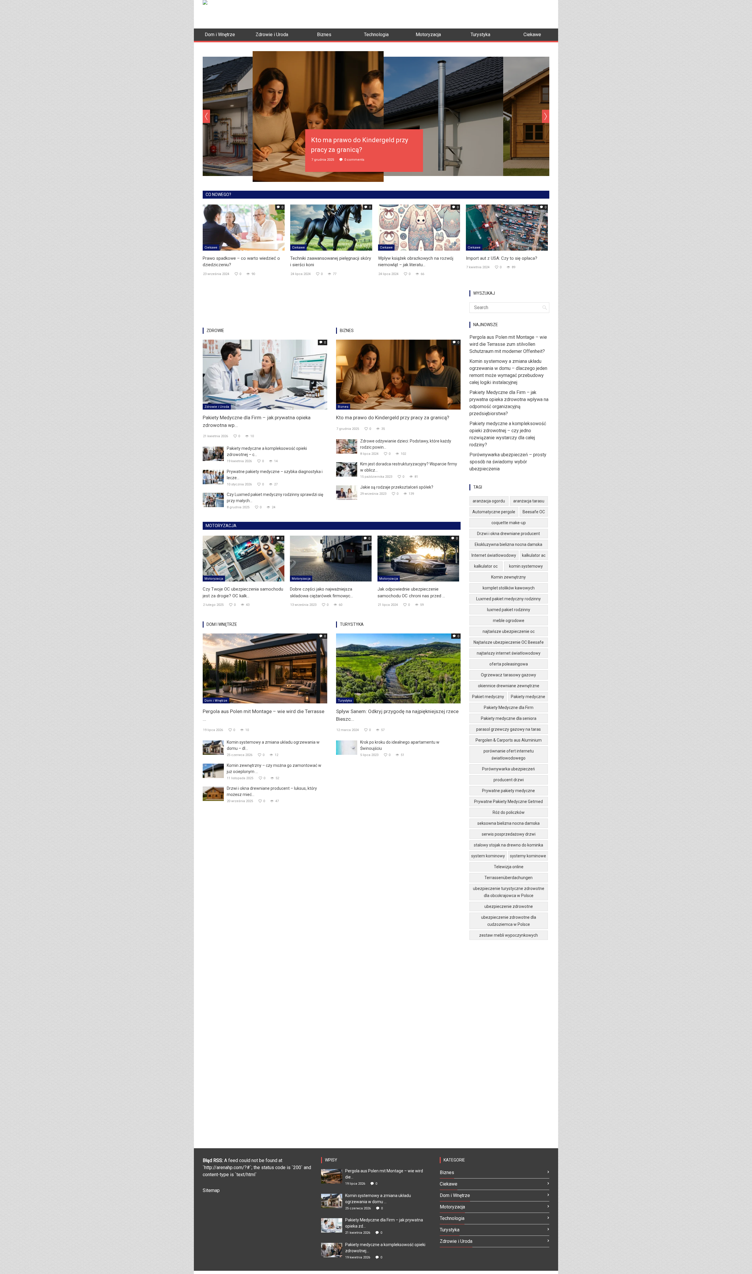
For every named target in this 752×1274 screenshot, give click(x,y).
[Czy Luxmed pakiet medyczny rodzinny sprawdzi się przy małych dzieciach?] (213, 499)
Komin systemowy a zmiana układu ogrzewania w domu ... (378, 1198)
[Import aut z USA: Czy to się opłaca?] (507, 227)
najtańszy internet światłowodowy (508, 653)
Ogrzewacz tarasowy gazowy (508, 675)
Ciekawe (210, 247)
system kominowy (488, 856)
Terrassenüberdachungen (508, 877)
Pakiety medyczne (528, 696)
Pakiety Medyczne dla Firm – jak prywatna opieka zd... (384, 1223)
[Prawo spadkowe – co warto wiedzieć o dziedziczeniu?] (244, 227)
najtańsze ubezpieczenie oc (509, 631)
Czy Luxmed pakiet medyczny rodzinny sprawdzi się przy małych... (275, 497)
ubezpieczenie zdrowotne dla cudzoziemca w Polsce (508, 921)
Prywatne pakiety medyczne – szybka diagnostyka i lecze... (275, 474)
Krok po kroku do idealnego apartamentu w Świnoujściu (399, 745)
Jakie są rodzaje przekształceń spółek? (396, 487)
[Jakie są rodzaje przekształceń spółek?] (346, 492)
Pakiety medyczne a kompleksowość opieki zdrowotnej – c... (267, 451)
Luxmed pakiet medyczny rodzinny (508, 598)
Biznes (343, 407)
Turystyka (345, 701)
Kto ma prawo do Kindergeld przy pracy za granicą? (392, 417)
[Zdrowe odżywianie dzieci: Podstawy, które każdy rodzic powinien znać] (346, 446)
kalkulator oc (486, 566)
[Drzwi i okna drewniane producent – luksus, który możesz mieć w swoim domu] (213, 793)
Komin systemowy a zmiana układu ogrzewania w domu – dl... (273, 745)
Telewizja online (508, 866)
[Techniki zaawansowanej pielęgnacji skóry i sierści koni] (331, 227)
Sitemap (211, 1190)
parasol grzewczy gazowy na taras (508, 729)
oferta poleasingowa (508, 664)
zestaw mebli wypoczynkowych (508, 935)
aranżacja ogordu (489, 501)
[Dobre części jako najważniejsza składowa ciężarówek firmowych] (331, 558)
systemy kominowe (528, 856)
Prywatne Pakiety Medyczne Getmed (508, 801)
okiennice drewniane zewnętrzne (508, 685)
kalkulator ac (533, 555)
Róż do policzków (509, 812)
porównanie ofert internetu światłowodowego (509, 754)
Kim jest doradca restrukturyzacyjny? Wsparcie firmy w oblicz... (408, 467)
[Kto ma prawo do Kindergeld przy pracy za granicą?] (398, 374)
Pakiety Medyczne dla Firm (508, 707)
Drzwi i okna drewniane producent (508, 533)
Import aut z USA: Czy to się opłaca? (501, 258)
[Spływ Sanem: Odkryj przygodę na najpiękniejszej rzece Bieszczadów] (398, 668)
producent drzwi (509, 779)
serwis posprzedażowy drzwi (509, 834)
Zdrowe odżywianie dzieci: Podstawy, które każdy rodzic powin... (405, 444)
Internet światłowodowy (493, 555)
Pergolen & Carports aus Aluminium (509, 740)
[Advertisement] (442, 13)
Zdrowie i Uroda (216, 407)
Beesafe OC (534, 511)
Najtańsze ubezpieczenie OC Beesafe (509, 642)
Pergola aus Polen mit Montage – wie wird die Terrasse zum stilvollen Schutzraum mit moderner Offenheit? (508, 344)
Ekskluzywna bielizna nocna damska (508, 544)
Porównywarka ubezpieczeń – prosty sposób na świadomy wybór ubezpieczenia (507, 462)
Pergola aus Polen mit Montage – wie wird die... (384, 1174)
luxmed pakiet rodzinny (508, 609)
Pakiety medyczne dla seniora (508, 718)
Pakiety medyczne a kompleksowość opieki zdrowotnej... (385, 1247)
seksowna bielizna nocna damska (508, 823)
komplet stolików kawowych (509, 588)
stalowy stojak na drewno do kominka (508, 845)
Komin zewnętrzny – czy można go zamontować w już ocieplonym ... (274, 768)
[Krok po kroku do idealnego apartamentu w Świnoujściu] (346, 747)
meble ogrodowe (508, 620)
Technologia (452, 1218)
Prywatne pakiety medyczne (508, 790)
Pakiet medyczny (488, 696)
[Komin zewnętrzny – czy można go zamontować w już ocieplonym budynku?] (213, 770)
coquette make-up (508, 522)
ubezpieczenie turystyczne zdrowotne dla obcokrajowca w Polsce (508, 892)
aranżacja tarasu (528, 501)
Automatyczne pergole (493, 511)
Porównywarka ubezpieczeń (508, 769)
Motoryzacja (213, 579)
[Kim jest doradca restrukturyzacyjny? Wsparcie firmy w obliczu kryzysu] (346, 469)
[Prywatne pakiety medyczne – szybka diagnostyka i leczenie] (213, 477)
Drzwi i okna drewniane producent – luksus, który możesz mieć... (272, 791)
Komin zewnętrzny (508, 577)
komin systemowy (526, 566)
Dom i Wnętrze (215, 701)
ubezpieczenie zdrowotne (508, 906)
